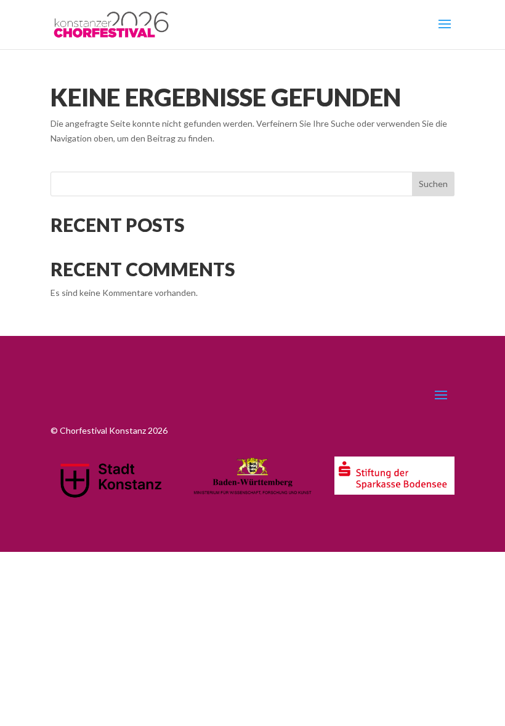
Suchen (433, 183)
